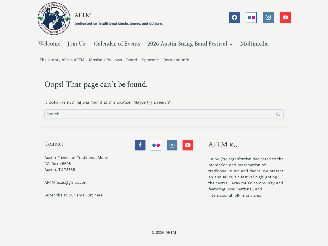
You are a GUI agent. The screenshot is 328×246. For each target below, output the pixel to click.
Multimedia (254, 44)
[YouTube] (285, 17)
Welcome (49, 44)
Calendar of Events (117, 44)
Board (131, 60)
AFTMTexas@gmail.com (66, 182)
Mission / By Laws (105, 60)
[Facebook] (234, 17)
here (98, 195)
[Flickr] (251, 17)
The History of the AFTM (61, 60)
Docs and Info (176, 60)
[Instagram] (268, 17)
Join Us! (77, 44)
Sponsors (150, 60)
